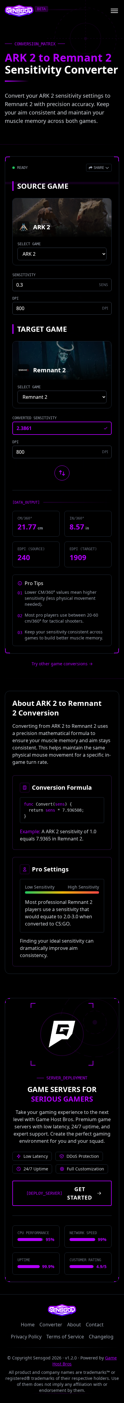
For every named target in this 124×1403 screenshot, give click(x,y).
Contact (95, 1324)
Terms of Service (65, 1336)
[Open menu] (114, 11)
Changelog (101, 1336)
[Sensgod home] (19, 11)
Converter (50, 1324)
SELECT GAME (29, 244)
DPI (15, 298)
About (74, 1324)
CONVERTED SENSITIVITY (34, 418)
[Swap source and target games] (62, 472)
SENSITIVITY (24, 275)
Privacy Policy (26, 1336)
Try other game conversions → (62, 663)
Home (28, 1324)
